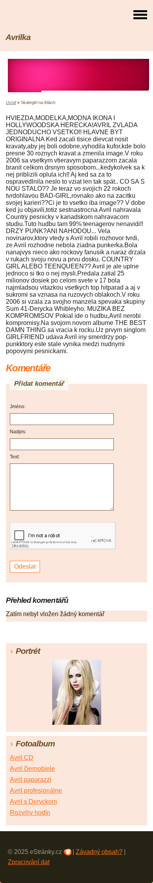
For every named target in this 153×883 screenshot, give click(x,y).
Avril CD (21, 757)
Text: (15, 457)
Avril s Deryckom (33, 801)
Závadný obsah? (99, 851)
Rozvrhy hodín (30, 812)
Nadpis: (18, 431)
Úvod (11, 102)
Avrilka (18, 37)
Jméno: (18, 406)
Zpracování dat (28, 862)
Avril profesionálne (36, 790)
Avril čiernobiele (32, 768)
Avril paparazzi (30, 779)
